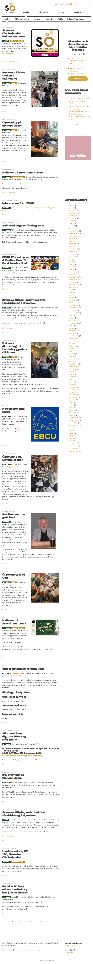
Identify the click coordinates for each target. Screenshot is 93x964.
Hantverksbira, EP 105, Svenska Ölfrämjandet (15, 854)
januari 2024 (72, 246)
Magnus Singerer (70, 945)
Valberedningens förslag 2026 (23, 225)
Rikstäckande (17, 41)
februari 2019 (73, 359)
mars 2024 (72, 241)
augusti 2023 (73, 256)
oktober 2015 (73, 448)
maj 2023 (71, 264)
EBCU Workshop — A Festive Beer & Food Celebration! (15, 260)
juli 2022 (71, 290)
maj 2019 (71, 351)
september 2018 (74, 372)
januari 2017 (72, 415)
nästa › (41, 921)
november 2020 (74, 323)
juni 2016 (71, 430)
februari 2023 (73, 272)
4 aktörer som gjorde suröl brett (79, 99)
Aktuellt (26, 12)
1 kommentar (13, 61)
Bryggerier (49, 19)
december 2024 (74, 231)
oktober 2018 (73, 369)
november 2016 (74, 420)
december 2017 (74, 389)
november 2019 (74, 338)
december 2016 (74, 418)
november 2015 (74, 446)
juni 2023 (71, 262)
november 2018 (74, 366)
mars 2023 (72, 269)
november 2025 (74, 215)
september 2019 (74, 343)
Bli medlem (43, 12)
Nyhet (5, 41)
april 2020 (72, 328)
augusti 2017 (73, 400)
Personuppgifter (7, 950)
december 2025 (74, 213)
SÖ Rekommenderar (22, 19)
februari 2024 (73, 244)
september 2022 (74, 285)
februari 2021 (73, 320)
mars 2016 (72, 438)
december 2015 (74, 443)
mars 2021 (72, 318)
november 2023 (74, 251)
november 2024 (74, 233)
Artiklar (7, 19)
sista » (47, 921)
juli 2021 (71, 315)
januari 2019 (72, 361)
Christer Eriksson (70, 952)
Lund (14, 83)
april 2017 (72, 410)
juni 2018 (71, 377)
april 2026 (72, 208)
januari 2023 (72, 274)
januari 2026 (72, 210)
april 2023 (72, 267)
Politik (60, 19)
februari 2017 (73, 412)
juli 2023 (71, 259)
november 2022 (74, 279)
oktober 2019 (73, 341)
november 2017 (74, 392)
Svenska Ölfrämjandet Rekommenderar (13, 33)
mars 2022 (72, 297)
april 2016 (72, 436)
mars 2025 (72, 226)
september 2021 (74, 313)
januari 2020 (73, 333)
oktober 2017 (73, 395)
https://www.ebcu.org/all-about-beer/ (22, 756)
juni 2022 (71, 292)
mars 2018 (72, 384)
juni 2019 (71, 349)
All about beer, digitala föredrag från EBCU (14, 736)
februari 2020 (73, 331)
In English (69, 4)
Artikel (6, 83)
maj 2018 (71, 379)
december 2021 (74, 305)
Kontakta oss (79, 12)
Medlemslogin (58, 4)
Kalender (37, 19)
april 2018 (72, 382)
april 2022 (72, 295)
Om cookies (18, 950)
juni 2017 (71, 405)
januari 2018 (72, 387)
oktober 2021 (73, 310)
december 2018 (74, 364)
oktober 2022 (73, 282)
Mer (78, 124)
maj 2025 (71, 223)
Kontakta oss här (7, 328)
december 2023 (74, 249)
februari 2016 (73, 441)
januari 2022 (72, 302)
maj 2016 (71, 433)
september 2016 (74, 425)
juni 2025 (71, 221)
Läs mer (4, 61)
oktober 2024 (73, 236)
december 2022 (74, 277)
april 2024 (72, 238)
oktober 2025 (73, 218)
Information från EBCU (18, 203)
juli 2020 (71, 325)
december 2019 (74, 336)
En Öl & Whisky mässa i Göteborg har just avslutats (15, 889)
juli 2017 (71, 402)
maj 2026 (72, 205)
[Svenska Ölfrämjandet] (10, 6)
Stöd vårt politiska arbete (78, 66)
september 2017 (74, 397)
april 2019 (72, 354)
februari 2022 (73, 300)
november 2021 (74, 308)
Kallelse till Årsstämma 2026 (22, 172)
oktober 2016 (73, 423)
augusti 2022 (73, 287)
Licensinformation (29, 950)
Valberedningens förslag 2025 (23, 668)
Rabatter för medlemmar (76, 19)
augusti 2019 (73, 346)
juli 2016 (71, 428)
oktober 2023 (73, 254)
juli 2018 (71, 374)
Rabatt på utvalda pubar (77, 73)
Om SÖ (61, 12)
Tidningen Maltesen (76, 58)
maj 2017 (71, 407)
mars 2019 (72, 356)
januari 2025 (72, 228)
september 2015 (74, 451)
